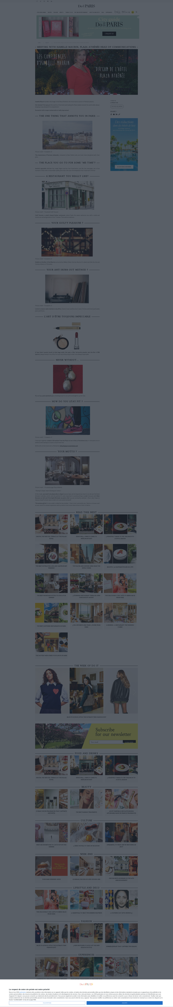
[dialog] (86, 993)
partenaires (22, 992)
